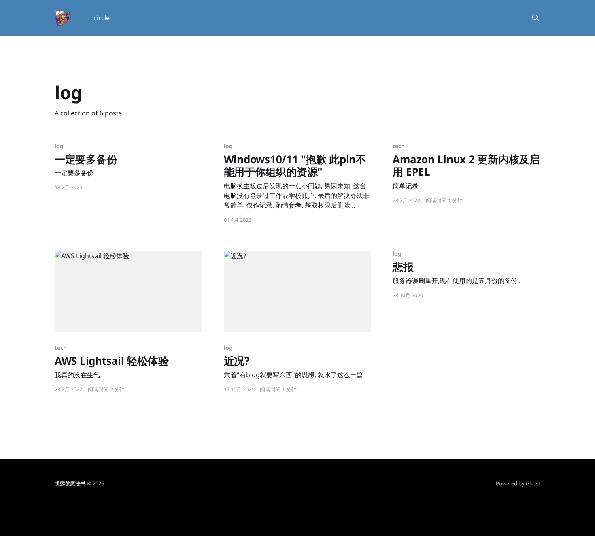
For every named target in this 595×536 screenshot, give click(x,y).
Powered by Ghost (518, 483)
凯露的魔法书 (70, 483)
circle (102, 17)
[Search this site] (535, 17)
